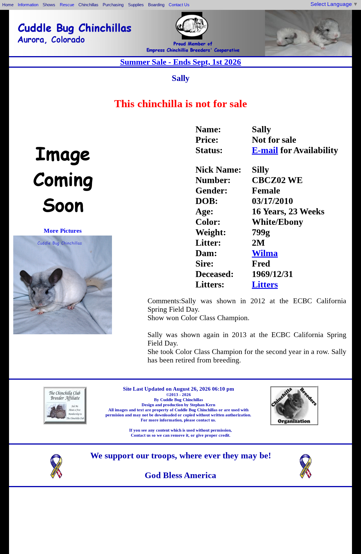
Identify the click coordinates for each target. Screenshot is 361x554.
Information (28, 4)
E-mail (265, 150)
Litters (265, 284)
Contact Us (179, 4)
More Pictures (63, 230)
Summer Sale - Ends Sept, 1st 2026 (180, 61)
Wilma (265, 253)
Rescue (67, 4)
